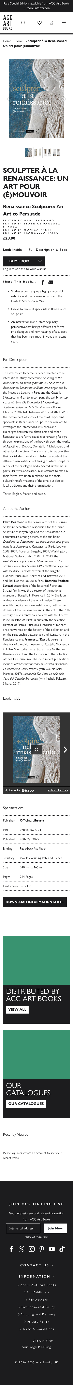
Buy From (19, 261)
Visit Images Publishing (36, 1347)
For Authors (38, 1299)
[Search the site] (23, 23)
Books (19, 41)
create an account (34, 1153)
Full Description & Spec (48, 250)
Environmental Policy (38, 1307)
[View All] (36, 980)
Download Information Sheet (35, 902)
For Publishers (38, 1292)
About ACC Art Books (38, 1285)
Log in (7, 269)
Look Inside (12, 250)
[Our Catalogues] (36, 1074)
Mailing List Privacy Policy (36, 1236)
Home (7, 41)
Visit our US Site (43, 1341)
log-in (15, 1153)
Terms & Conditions (38, 1329)
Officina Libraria (32, 820)
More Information (38, 8)
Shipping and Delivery (38, 1314)
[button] (39, 23)
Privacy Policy (38, 1321)
